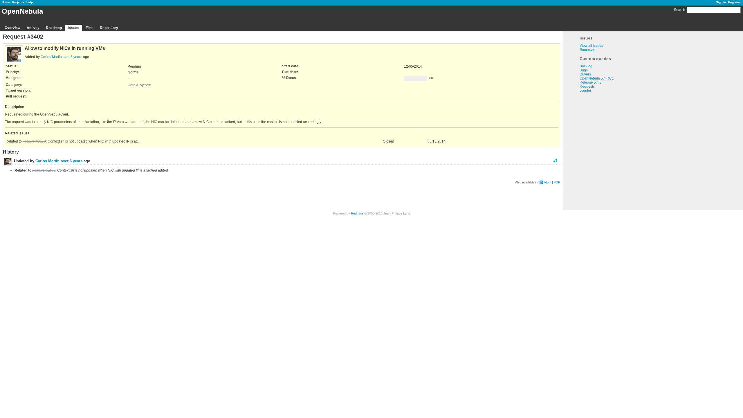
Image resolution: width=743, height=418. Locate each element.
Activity (33, 28)
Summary (587, 50)
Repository (109, 28)
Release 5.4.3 (591, 82)
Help (29, 2)
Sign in (721, 2)
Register (734, 2)
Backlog (586, 66)
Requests (587, 86)
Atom (547, 182)
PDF (557, 182)
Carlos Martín (51, 57)
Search (679, 10)
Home (6, 2)
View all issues (591, 46)
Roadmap (54, 28)
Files (89, 28)
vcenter (585, 91)
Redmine (357, 213)
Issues (73, 28)
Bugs (584, 70)
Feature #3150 (34, 141)
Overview (12, 28)
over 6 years (72, 57)
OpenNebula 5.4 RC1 (597, 78)
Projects (18, 2)
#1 (555, 160)
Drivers (585, 74)
